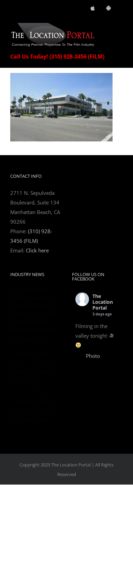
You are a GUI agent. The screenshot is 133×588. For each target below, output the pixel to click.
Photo (93, 355)
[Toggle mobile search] (107, 26)
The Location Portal (102, 302)
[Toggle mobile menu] (120, 26)
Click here (37, 250)
